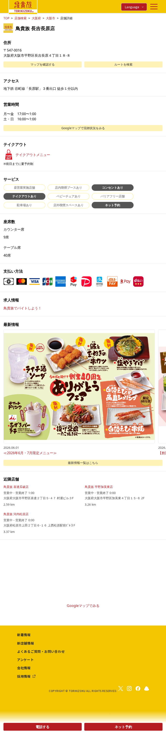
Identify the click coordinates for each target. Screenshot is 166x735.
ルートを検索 (123, 64)
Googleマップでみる (83, 605)
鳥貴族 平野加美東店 (99, 487)
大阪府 (36, 18)
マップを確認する (42, 64)
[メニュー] (154, 6)
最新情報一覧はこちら (83, 463)
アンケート (25, 659)
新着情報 (24, 634)
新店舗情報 (25, 643)
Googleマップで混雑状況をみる (83, 128)
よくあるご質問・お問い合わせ (41, 651)
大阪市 (50, 18)
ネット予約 (123, 726)
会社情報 (24, 668)
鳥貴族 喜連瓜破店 (16, 487)
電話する (42, 726)
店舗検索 (20, 18)
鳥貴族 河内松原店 (16, 514)
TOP (6, 18)
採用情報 (24, 676)
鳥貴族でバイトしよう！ (22, 308)
